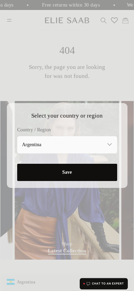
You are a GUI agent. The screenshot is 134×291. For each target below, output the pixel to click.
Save (67, 172)
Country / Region (34, 129)
